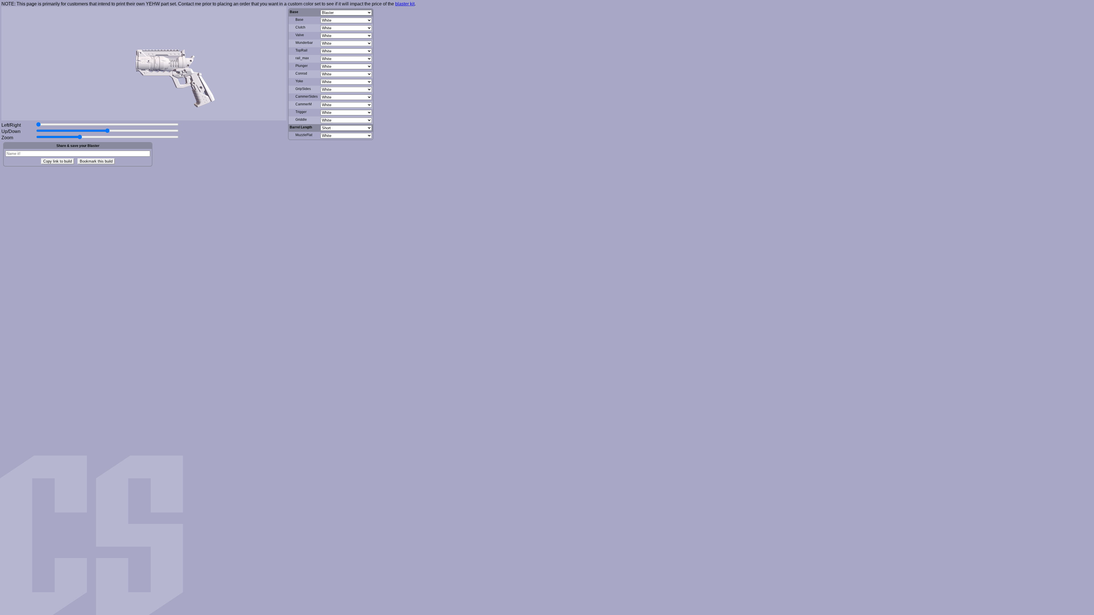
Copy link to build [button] (57, 161)
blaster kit (405, 3)
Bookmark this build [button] (96, 161)
